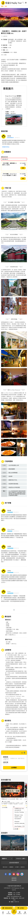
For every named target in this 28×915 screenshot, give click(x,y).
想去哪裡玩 (8, 913)
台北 (6, 6)
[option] (13, 808)
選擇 (23, 168)
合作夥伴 (17, 867)
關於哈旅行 (5, 867)
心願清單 (4, 36)
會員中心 (25, 913)
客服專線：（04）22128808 (14, 892)
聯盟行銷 (22, 867)
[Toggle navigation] (26, 3)
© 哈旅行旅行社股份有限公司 (14, 885)
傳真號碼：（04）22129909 (14, 894)
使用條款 (14, 878)
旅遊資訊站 (19, 913)
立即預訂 (14, 767)
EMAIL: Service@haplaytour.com (14, 896)
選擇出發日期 (4, 156)
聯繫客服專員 (8, 908)
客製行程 (14, 912)
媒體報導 (11, 867)
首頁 (2, 6)
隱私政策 (14, 880)
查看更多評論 (5, 147)
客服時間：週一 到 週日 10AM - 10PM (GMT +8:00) (14, 899)
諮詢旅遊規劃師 (14, 862)
